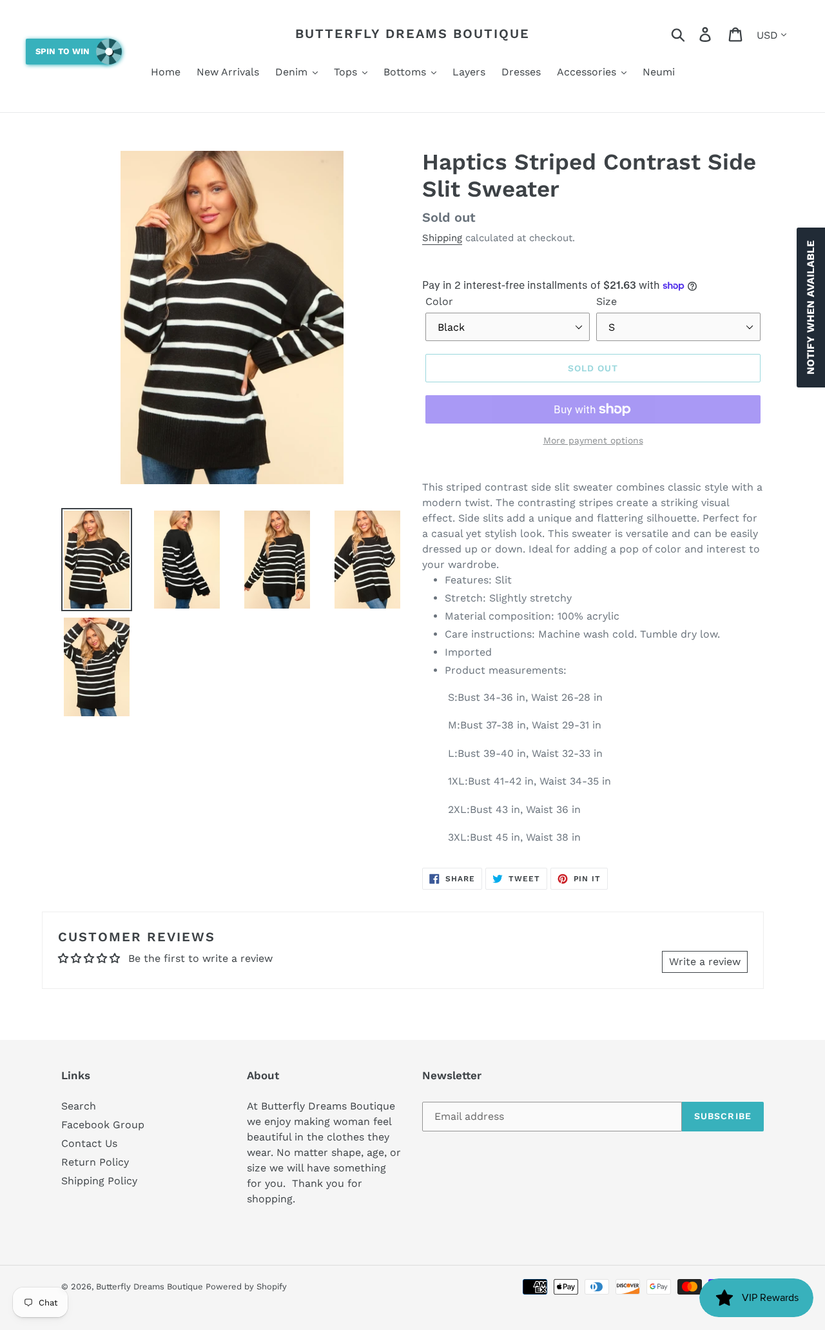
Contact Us (89, 1143)
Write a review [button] (705, 961)
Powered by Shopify (246, 1286)
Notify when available (810, 307)
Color (439, 301)
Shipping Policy (99, 1181)
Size (606, 301)
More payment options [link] (593, 440)
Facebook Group (102, 1125)
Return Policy (95, 1162)
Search (78, 1106)
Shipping (442, 238)
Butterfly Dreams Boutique (412, 33)
